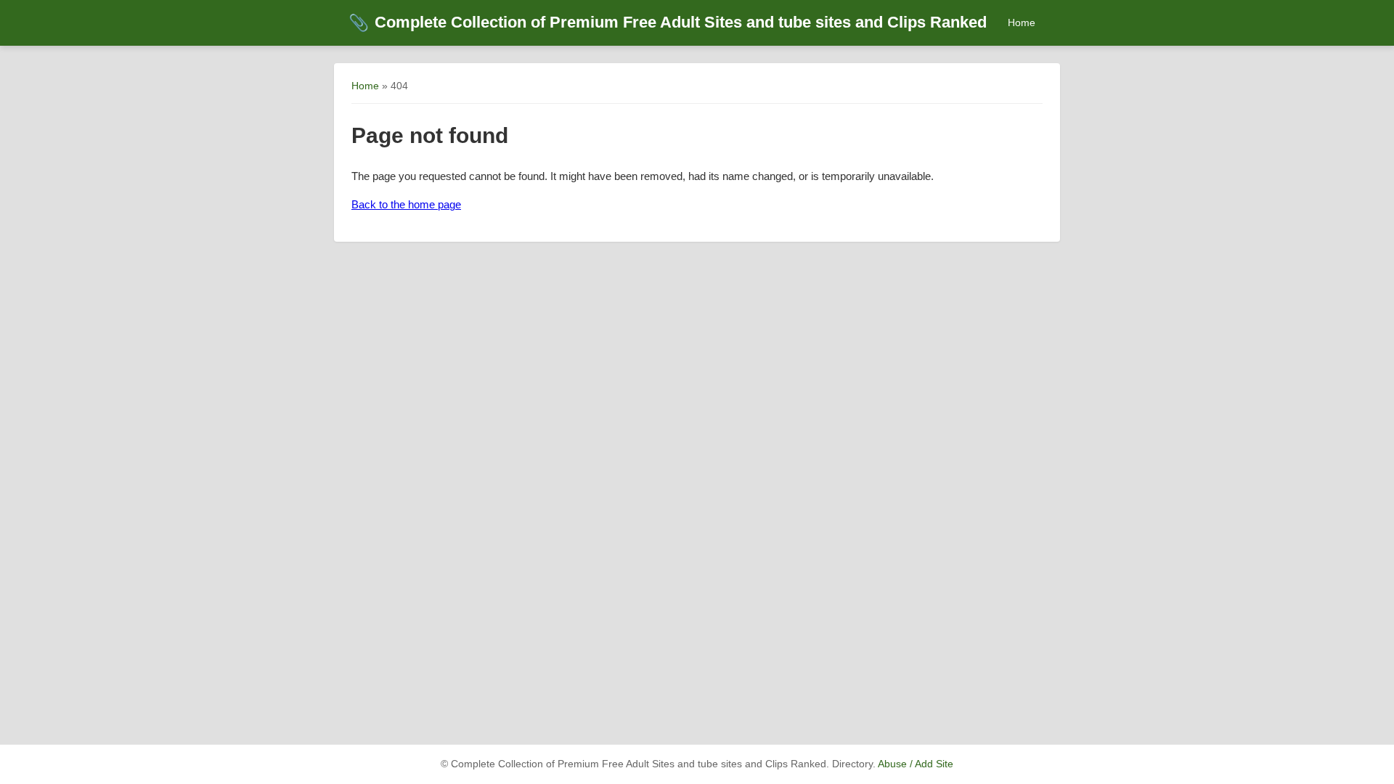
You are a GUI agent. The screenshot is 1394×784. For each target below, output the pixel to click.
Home (1021, 22)
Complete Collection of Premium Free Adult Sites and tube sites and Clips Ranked (667, 22)
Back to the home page (406, 204)
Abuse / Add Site (915, 764)
